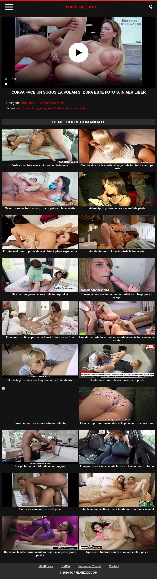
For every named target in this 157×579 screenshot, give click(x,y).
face (49, 108)
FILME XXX (45, 566)
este (42, 108)
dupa (34, 108)
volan (83, 108)
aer (18, 108)
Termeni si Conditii (89, 566)
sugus (74, 108)
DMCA (65, 566)
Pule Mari (43, 103)
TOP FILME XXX (81, 7)
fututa (57, 108)
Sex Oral (57, 103)
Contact (114, 566)
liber (66, 108)
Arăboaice (28, 103)
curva (25, 108)
